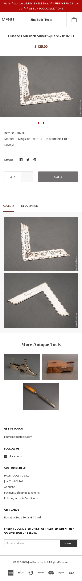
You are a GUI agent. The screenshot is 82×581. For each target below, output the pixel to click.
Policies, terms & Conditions (21, 498)
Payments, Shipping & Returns (22, 492)
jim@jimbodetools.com (18, 437)
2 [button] (43, 123)
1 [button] (38, 123)
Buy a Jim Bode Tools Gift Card (22, 517)
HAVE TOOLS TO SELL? (17, 475)
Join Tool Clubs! (13, 481)
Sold (58, 177)
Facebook (16, 456)
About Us (9, 487)
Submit (68, 543)
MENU (8, 19)
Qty (13, 177)
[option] (41, 86)
